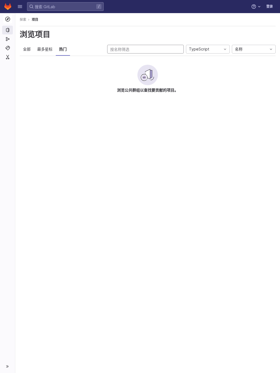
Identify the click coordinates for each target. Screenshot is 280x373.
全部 (27, 49)
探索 (23, 19)
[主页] (7, 6)
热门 (63, 49)
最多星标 (44, 49)
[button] (20, 6)
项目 (35, 19)
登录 (269, 6)
